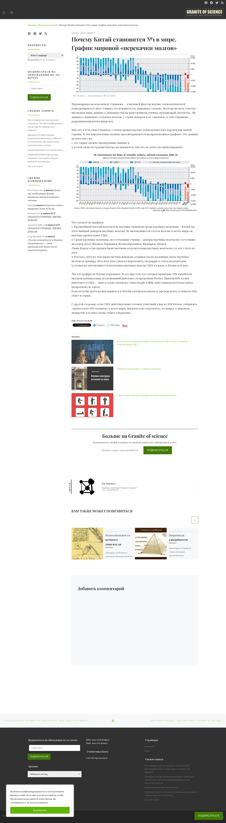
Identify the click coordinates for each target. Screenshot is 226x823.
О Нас (147, 751)
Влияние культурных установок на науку (139, 368)
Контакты (150, 746)
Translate (50, 60)
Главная (32, 25)
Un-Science (79, 96)
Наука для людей (47, 25)
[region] (40, 801)
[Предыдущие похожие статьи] (187, 520)
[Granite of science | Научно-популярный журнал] (204, 12)
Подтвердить (40, 810)
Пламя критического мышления (45, 150)
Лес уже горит (35, 166)
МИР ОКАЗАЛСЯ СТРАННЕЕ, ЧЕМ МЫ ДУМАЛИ (44, 216)
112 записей (110, 490)
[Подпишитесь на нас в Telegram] (211, 3)
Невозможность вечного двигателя (117, 539)
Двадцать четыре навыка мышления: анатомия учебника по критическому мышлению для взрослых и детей (44, 140)
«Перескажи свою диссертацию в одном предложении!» (147, 395)
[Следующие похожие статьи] (194, 520)
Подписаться (157, 450)
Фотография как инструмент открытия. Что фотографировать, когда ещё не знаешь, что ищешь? (45, 125)
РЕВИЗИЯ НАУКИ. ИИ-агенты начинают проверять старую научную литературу (43, 158)
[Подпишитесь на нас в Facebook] (206, 3)
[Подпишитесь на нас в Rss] (222, 3)
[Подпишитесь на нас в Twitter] (216, 3)
